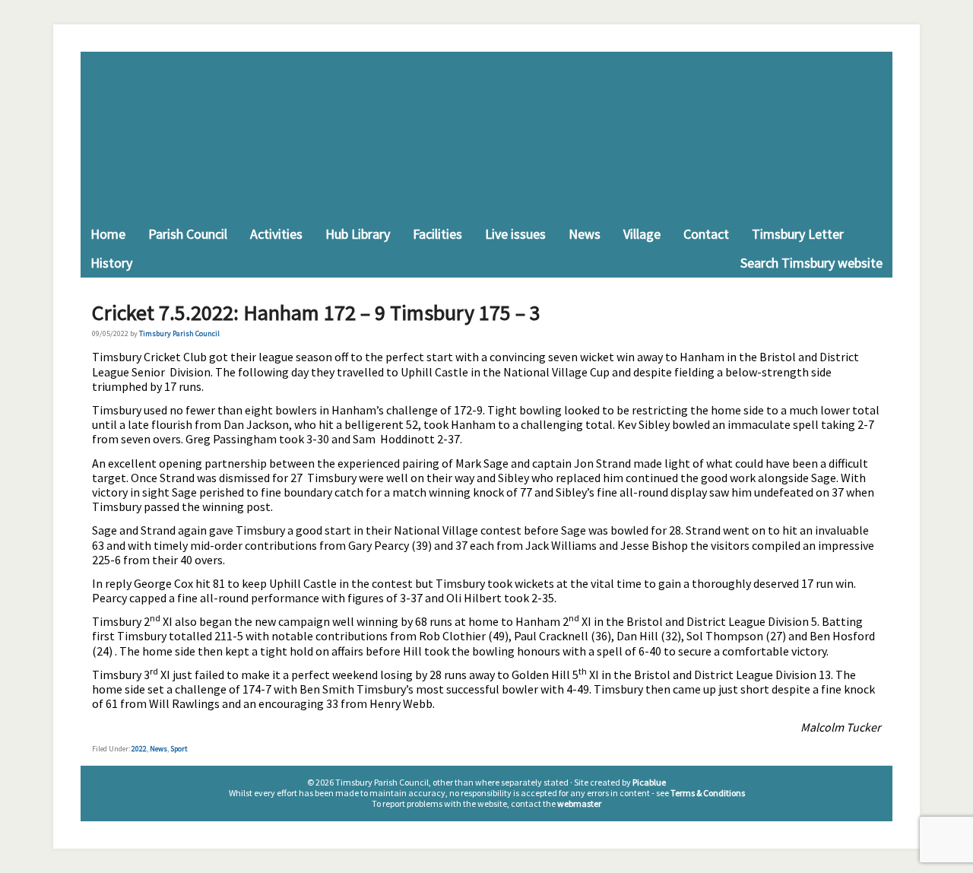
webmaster (579, 803)
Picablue (649, 782)
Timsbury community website (486, 136)
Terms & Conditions (707, 792)
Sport (179, 749)
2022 (139, 749)
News (158, 749)
